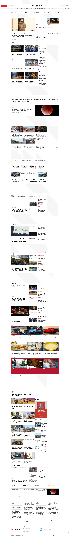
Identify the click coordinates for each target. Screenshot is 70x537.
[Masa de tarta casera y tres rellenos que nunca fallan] (51, 346)
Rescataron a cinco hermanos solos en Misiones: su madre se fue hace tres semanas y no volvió (41, 205)
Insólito (12, 432)
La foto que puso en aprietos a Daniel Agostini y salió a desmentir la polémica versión (42, 321)
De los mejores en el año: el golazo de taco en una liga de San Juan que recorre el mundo (42, 294)
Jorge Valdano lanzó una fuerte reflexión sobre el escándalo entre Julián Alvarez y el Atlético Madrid (42, 300)
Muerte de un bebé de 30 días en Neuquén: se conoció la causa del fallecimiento (16, 461)
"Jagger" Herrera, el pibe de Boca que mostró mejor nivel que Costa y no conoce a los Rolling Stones (33, 167)
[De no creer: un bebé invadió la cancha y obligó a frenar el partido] (31, 75)
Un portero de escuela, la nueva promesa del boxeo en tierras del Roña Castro (24, 180)
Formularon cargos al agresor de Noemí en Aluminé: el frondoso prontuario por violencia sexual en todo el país (29, 503)
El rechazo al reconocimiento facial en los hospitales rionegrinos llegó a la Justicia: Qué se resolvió (42, 476)
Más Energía (30, 8)
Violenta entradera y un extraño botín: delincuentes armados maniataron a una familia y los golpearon (42, 168)
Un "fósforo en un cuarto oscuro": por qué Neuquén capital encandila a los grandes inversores (41, 412)
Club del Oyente (29, 368)
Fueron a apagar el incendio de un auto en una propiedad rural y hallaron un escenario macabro (41, 502)
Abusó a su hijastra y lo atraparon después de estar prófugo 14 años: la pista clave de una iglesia (42, 57)
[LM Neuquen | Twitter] (65, 8)
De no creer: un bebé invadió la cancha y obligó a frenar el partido (30, 82)
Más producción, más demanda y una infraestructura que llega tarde (41, 264)
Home (17, 8)
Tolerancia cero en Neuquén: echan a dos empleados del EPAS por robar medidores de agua (15, 180)
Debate (44, 368)
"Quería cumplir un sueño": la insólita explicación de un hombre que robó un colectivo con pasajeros (24, 167)
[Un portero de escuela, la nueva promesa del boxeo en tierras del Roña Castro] (24, 174)
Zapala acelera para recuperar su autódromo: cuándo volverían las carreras (16, 497)
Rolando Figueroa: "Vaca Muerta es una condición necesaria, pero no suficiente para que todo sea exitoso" (41, 27)
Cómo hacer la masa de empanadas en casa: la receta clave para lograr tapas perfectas (34, 354)
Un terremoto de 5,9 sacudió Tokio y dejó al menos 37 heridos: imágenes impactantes (41, 519)
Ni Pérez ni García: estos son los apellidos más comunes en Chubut (28, 421)
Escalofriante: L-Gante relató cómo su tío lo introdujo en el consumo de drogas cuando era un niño (42, 315)
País (37, 8)
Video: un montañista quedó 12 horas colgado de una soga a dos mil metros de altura (41, 497)
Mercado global (14, 266)
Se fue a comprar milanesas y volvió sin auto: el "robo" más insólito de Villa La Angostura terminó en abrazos (17, 435)
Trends (44, 530)
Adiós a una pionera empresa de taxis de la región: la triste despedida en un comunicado (16, 517)
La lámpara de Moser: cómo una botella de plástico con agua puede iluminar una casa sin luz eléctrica (52, 503)
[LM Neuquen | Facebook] (64, 8)
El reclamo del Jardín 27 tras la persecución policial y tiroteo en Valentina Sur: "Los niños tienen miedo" (17, 55)
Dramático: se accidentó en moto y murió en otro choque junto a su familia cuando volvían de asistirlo (17, 82)
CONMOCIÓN (13, 459)
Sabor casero (29, 351)
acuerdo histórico (14, 419)
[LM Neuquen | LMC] (10, 6)
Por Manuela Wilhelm (14, 40)
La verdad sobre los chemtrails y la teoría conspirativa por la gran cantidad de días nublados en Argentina (33, 181)
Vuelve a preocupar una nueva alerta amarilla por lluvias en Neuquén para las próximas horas (16, 502)
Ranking (25, 419)
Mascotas (13, 368)
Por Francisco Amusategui (26, 436)
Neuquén (24, 8)
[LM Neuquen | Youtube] (68, 8)
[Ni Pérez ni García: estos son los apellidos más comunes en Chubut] (29, 415)
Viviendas (25, 432)
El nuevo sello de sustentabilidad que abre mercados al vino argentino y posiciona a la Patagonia (20, 269)
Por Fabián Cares (13, 436)
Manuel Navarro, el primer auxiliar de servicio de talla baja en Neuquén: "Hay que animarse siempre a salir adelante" (17, 407)
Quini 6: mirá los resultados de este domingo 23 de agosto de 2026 (43, 430)
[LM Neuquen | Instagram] (67, 8)
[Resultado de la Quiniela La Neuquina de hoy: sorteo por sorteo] (29, 401)
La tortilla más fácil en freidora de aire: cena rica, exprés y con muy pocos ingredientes (18, 354)
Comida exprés (13, 351)
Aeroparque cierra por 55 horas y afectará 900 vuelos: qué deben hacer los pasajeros (31, 68)
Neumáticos (13, 335)
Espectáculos (42, 8)
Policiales (27, 8)
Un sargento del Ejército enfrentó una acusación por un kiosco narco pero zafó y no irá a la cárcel (29, 497)
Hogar (24, 459)
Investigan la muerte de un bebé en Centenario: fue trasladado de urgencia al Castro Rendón (44, 443)
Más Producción (34, 8)
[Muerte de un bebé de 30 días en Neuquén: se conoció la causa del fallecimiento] (17, 455)
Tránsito (37, 35)
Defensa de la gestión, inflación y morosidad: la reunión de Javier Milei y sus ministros (42, 199)
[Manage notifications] (68, 532)
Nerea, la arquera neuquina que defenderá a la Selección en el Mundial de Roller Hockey (18, 299)
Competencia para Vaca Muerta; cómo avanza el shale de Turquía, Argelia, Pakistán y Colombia (41, 240)
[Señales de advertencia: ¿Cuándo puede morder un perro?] (19, 363)
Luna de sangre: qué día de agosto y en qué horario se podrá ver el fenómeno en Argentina (22, 110)
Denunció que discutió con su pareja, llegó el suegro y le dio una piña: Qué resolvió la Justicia (42, 470)
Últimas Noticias (21, 8)
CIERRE (26, 66)
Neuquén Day (37, 24)
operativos (13, 478)
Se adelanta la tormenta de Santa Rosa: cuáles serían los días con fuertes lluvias (17, 68)
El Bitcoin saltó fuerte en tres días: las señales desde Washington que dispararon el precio (41, 513)
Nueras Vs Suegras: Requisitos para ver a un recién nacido (50, 370)
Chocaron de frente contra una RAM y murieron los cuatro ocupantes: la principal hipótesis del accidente (41, 211)
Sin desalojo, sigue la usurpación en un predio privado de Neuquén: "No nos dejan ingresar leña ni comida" (29, 135)
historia (13, 296)
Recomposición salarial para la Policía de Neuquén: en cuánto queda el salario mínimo (30, 55)
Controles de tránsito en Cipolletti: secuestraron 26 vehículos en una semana (19, 481)
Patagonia (52, 8)
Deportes (49, 8)
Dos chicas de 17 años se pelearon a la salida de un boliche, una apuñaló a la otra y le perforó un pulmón (19, 210)
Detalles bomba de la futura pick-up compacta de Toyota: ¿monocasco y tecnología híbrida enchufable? (51, 338)
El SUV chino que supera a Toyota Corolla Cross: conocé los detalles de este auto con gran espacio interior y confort (35, 338)
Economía (49, 24)
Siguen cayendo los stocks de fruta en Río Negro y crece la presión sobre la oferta (41, 270)
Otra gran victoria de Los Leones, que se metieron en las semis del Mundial (42, 288)
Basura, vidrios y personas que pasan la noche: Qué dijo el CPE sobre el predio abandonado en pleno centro (53, 34)
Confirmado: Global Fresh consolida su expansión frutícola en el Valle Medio (41, 258)
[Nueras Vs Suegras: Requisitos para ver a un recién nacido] (50, 363)
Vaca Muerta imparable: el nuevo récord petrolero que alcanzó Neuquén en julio (42, 234)
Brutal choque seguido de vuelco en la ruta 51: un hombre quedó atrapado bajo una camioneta (29, 513)
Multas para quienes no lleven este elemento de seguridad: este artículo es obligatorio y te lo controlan (35, 100)
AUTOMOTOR (29, 335)
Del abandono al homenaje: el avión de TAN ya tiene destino (16, 507)
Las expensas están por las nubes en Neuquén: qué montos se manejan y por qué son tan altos (29, 435)
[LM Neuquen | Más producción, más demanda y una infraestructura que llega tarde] (33, 263)
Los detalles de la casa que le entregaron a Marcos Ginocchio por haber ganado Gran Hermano (42, 52)
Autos (39, 8)
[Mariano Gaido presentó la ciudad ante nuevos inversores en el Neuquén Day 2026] (53, 21)
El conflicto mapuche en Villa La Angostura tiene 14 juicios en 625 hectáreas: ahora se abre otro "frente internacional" (42, 181)
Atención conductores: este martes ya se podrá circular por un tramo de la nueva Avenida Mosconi (41, 37)
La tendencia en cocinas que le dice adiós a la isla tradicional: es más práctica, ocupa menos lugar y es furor (53, 519)
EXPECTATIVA (45, 335)
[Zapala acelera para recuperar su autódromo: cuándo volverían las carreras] (17, 492)
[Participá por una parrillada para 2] (35, 363)
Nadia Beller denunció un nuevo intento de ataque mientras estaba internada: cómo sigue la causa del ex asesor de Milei (29, 448)
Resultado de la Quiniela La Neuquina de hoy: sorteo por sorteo (42, 71)
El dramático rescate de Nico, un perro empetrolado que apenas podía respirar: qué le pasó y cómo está (42, 79)
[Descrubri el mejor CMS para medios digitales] (56, 535)
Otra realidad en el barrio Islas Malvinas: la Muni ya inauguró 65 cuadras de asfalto (28, 147)
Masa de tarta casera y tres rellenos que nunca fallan (50, 354)
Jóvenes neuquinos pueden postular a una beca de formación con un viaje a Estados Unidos (17, 448)
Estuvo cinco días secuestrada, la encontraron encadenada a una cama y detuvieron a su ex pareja (41, 508)
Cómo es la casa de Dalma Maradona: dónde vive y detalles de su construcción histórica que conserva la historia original (42, 309)
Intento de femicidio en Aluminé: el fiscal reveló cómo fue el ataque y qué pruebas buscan (53, 41)
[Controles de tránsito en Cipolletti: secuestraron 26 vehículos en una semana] (20, 472)
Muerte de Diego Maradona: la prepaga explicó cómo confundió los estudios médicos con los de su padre (42, 75)
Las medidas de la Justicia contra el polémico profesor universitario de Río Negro (42, 482)
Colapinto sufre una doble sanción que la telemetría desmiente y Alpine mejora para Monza (15, 167)
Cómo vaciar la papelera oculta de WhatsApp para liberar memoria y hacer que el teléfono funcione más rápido (53, 513)
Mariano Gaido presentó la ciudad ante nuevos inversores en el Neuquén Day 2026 (52, 27)
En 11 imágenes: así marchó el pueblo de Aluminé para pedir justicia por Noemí (28, 508)
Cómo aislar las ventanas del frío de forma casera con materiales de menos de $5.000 (28, 461)
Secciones (50, 530)
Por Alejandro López (41, 416)
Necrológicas (45, 8)
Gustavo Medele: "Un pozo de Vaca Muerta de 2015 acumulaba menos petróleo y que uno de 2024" (42, 228)
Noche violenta (14, 207)
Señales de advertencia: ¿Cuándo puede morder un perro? (19, 370)
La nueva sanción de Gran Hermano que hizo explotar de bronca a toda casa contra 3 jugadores (19, 320)
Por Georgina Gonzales (14, 409)
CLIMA (12, 66)
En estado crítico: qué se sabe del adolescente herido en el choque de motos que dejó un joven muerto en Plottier (17, 135)
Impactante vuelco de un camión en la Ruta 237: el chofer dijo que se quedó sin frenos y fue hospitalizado (17, 147)
